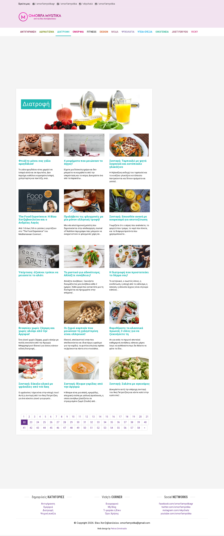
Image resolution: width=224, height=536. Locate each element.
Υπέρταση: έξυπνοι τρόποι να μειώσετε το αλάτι (38, 274)
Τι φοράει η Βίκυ (112, 510)
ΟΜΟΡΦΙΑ (78, 31)
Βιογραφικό (112, 503)
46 (58, 428)
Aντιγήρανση (48, 503)
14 (100, 416)
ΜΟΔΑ (114, 31)
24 (37, 422)
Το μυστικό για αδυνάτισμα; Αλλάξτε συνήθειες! (82, 274)
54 (111, 428)
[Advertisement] (145, 17)
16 (113, 416)
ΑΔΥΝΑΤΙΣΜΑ (46, 31)
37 (125, 422)
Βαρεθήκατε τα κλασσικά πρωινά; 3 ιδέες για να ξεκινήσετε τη (126, 331)
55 (118, 428)
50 (84, 428)
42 (31, 428)
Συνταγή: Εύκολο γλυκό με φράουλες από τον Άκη (36, 385)
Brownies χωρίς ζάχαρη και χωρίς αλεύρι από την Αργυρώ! (37, 331)
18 (127, 416)
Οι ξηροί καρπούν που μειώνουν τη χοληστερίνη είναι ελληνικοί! (81, 331)
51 (91, 428)
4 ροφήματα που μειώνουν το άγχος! (83, 162)
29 (71, 422)
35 (111, 422)
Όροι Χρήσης (112, 513)
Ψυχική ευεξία (48, 513)
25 (44, 422)
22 (24, 422)
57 (132, 428)
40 (145, 422)
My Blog (112, 507)
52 (98, 428)
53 (105, 428)
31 (84, 422)
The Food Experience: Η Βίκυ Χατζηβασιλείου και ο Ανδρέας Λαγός (37, 219)
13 (93, 416)
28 (64, 422)
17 (120, 416)
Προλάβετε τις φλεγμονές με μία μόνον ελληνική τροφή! (83, 218)
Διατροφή (48, 510)
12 (86, 416)
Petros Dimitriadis (119, 528)
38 (132, 422)
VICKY (194, 31)
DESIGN (104, 31)
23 (31, 422)
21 (147, 416)
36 (118, 422)
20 (140, 416)
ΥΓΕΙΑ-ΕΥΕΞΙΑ (145, 31)
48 (71, 428)
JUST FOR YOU (180, 31)
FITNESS (91, 31)
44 (44, 428)
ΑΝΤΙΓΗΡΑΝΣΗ (28, 31)
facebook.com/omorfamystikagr (176, 503)
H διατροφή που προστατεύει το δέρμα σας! (129, 274)
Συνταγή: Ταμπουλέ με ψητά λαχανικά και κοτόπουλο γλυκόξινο (127, 164)
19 (133, 416)
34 (105, 422)
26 (51, 422)
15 (106, 416)
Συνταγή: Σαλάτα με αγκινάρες (129, 383)
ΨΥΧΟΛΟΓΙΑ (128, 31)
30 (78, 422)
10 (73, 416)
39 (138, 422)
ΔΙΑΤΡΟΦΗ (63, 31)
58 (138, 428)
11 (80, 416)
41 (24, 428)
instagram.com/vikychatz (176, 510)
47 (64, 428)
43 (37, 428)
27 (58, 422)
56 (125, 428)
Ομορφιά (48, 507)
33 (98, 422)
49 (78, 428)
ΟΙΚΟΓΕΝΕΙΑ (162, 31)
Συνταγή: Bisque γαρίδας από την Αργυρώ (83, 385)
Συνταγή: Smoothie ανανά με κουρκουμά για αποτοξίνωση (128, 218)
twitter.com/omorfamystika (176, 507)
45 (51, 428)
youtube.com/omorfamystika (176, 513)
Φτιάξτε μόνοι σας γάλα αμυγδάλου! (35, 162)
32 (91, 422)
